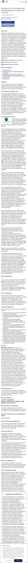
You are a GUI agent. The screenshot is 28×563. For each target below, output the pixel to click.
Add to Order (8, 22)
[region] (14, 553)
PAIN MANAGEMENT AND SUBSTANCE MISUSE (14, 76)
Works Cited (6, 78)
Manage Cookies (9, 560)
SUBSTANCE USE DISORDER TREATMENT (12, 74)
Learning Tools (15, 17)
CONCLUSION (6, 77)
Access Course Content (6, 17)
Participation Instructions (6, 18)
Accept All (18, 560)
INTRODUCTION (6, 70)
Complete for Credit (8, 25)
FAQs (22, 2)
